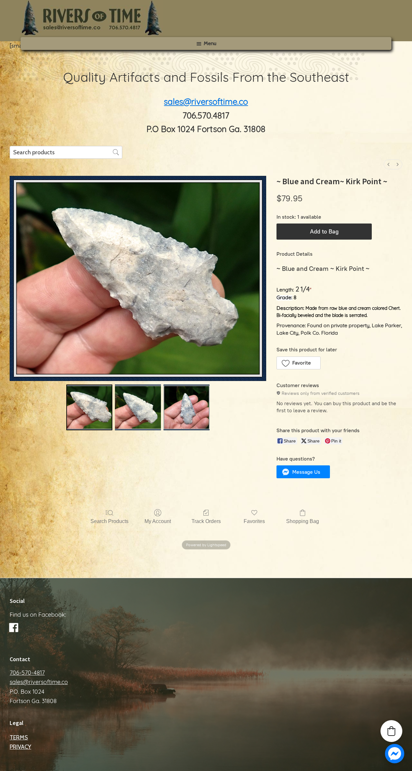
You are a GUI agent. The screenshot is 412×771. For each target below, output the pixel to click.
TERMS (19, 737)
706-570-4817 (27, 673)
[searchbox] (66, 152)
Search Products (109, 521)
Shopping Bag (302, 521)
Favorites (254, 521)
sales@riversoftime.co (206, 102)
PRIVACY (20, 746)
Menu (210, 43)
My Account (158, 521)
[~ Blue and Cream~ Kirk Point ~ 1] (138, 408)
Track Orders (206, 521)
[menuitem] (388, 164)
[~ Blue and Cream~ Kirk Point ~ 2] (187, 408)
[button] (298, 363)
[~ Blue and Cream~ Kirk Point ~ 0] (89, 408)
